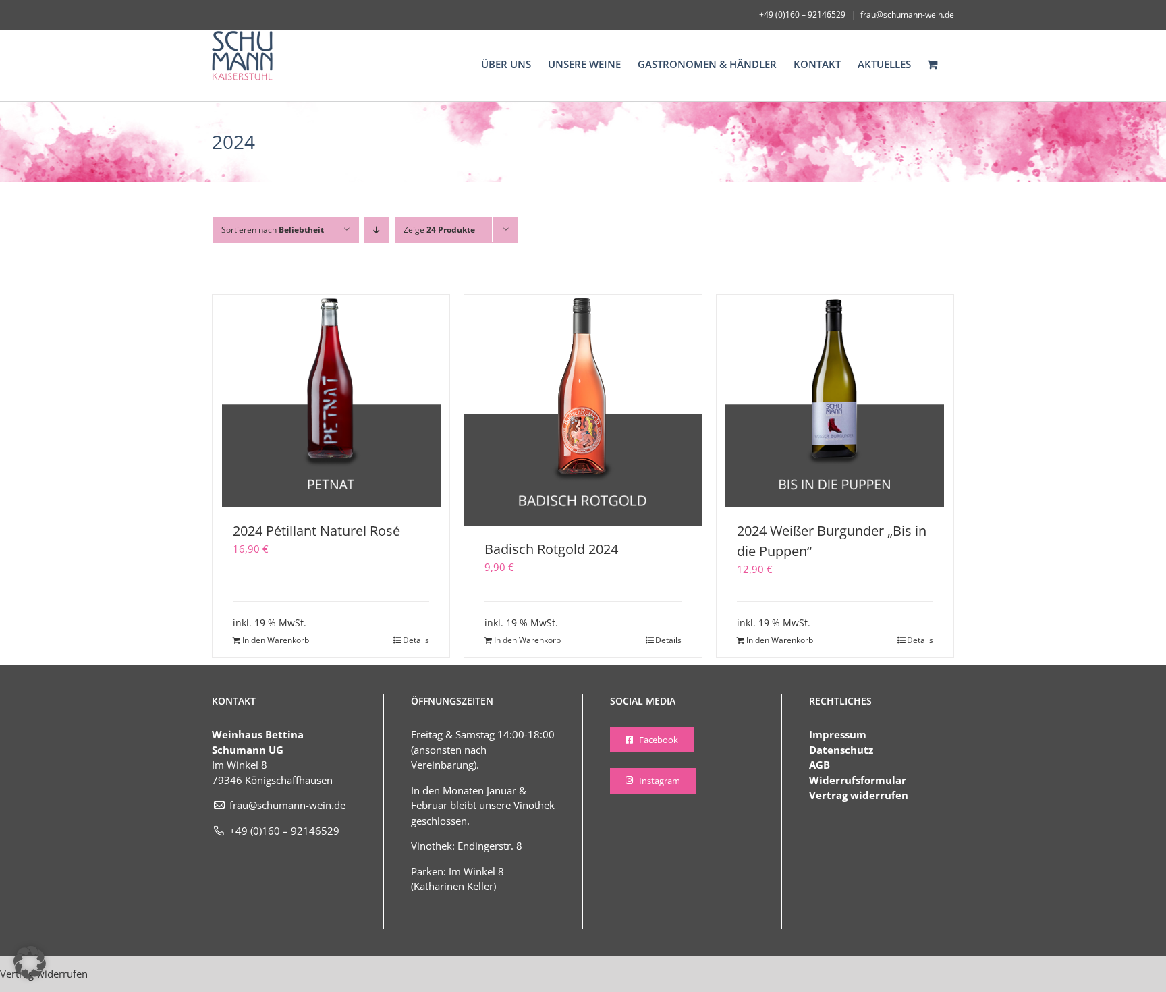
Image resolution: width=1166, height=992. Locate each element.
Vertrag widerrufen (858, 795)
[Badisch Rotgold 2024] (582, 410)
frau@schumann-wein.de (907, 14)
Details (416, 640)
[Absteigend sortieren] (377, 230)
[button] (29, 962)
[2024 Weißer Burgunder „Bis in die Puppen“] (835, 401)
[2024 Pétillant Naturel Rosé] (331, 401)
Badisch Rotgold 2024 (551, 549)
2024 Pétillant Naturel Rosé (316, 531)
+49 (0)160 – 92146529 (284, 830)
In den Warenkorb (275, 640)
